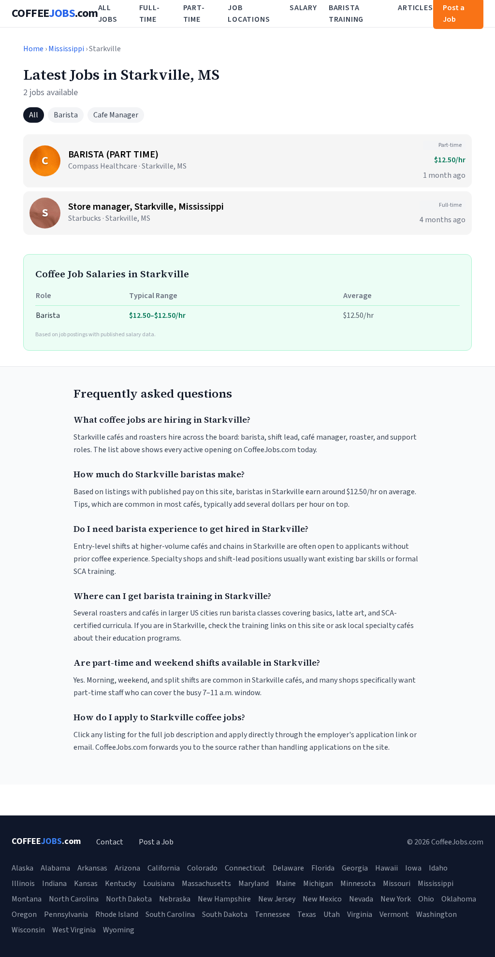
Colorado (202, 868)
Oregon (24, 914)
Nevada (361, 899)
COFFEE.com (55, 13)
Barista (66, 115)
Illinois (23, 883)
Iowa (413, 868)
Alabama (55, 868)
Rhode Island (116, 914)
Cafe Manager (115, 115)
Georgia (355, 868)
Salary (303, 7)
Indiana (54, 883)
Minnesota (358, 883)
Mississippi (66, 48)
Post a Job (156, 842)
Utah (331, 914)
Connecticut (245, 868)
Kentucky (120, 883)
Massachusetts (206, 883)
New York (395, 899)
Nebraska (174, 899)
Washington (436, 914)
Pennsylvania (66, 914)
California (163, 868)
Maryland (253, 883)
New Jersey (276, 899)
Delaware (288, 868)
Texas (306, 914)
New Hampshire (224, 899)
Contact (109, 842)
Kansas (86, 883)
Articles (415, 7)
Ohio (426, 899)
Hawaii (386, 868)
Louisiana (159, 883)
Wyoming (118, 930)
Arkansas (92, 868)
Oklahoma (458, 899)
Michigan (318, 883)
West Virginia (74, 930)
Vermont (394, 914)
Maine (286, 883)
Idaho (438, 868)
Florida (323, 868)
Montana (27, 899)
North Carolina (74, 899)
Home (33, 48)
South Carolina (170, 914)
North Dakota (129, 899)
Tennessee (272, 914)
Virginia (359, 914)
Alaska (22, 868)
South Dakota (225, 914)
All (33, 115)
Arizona (127, 868)
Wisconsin (28, 930)
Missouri (396, 883)
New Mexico (322, 899)
